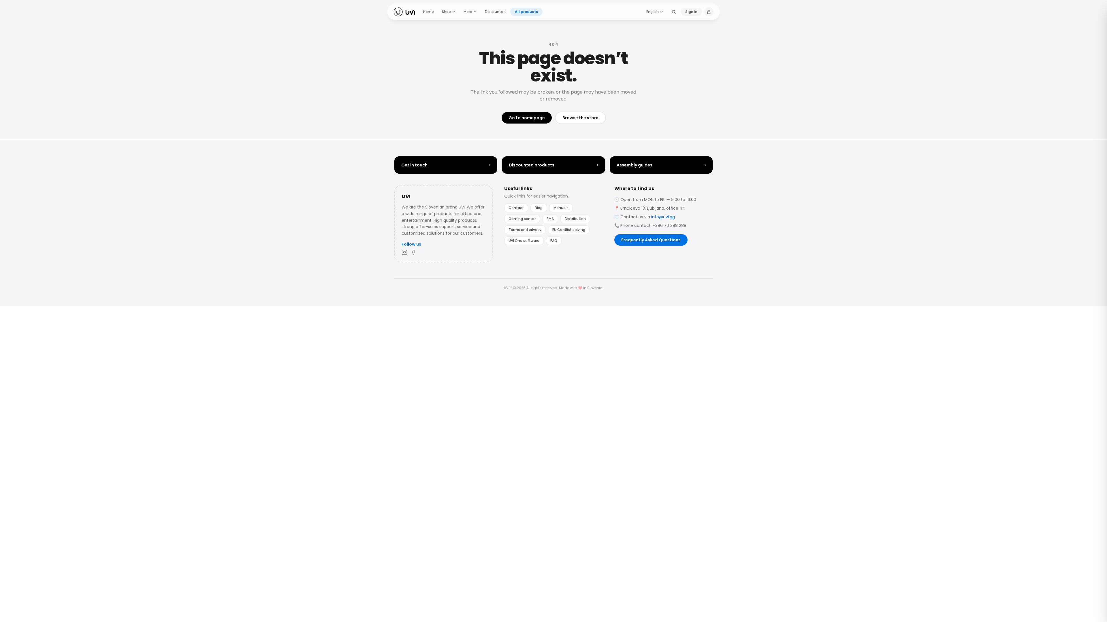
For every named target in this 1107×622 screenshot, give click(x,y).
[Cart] (708, 11)
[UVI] (404, 11)
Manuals (561, 207)
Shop (446, 11)
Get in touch (445, 165)
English (652, 11)
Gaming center (522, 218)
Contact (516, 207)
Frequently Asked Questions (651, 240)
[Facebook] (414, 252)
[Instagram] (404, 252)
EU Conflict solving (568, 229)
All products (526, 11)
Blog (539, 207)
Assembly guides (661, 165)
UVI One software (524, 240)
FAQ (553, 240)
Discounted (495, 11)
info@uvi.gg (663, 217)
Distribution (575, 218)
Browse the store (580, 118)
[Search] (673, 11)
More (468, 11)
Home (428, 11)
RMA (550, 218)
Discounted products (553, 165)
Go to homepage (527, 118)
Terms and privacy (525, 229)
